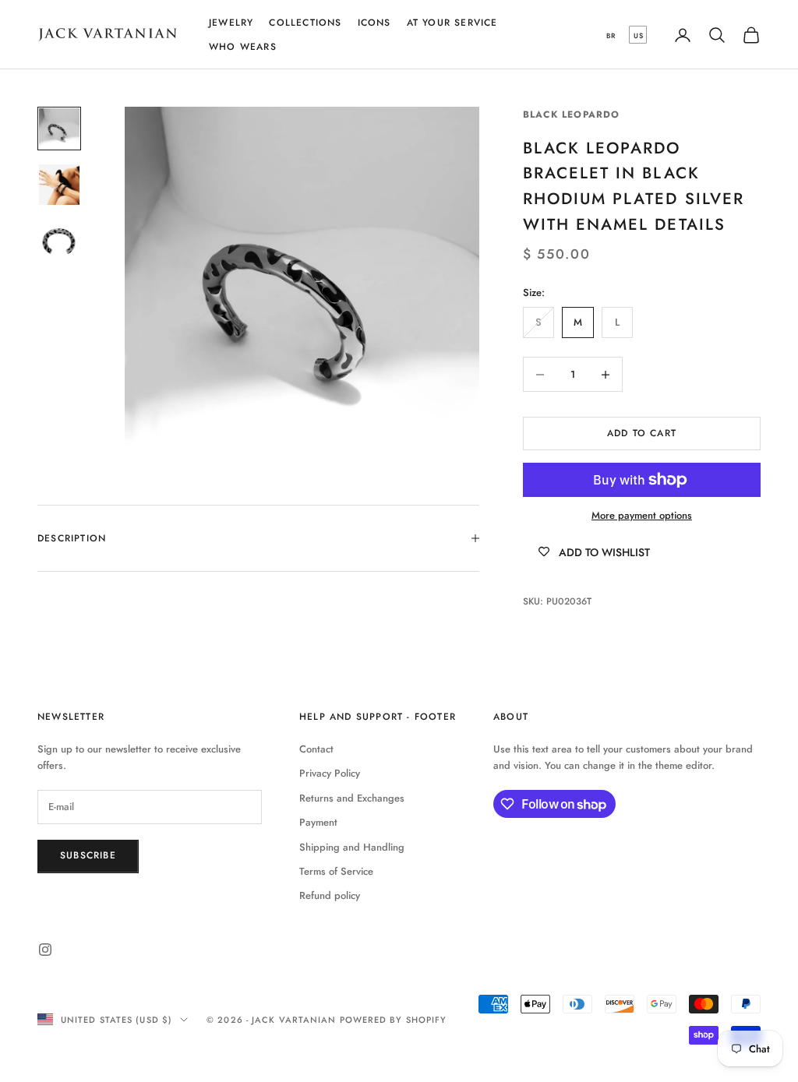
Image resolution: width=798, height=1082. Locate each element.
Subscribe (88, 855)
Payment (318, 822)
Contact (316, 749)
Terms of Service (336, 871)
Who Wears (243, 47)
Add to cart (641, 433)
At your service (452, 23)
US (639, 35)
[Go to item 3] (59, 241)
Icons (374, 23)
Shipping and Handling (351, 847)
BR (611, 35)
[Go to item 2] (59, 184)
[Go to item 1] (59, 128)
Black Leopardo (571, 114)
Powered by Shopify (393, 1019)
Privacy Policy (329, 773)
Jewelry (231, 23)
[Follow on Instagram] (45, 949)
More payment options (641, 515)
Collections (305, 23)
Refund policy (329, 895)
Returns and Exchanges (351, 798)
